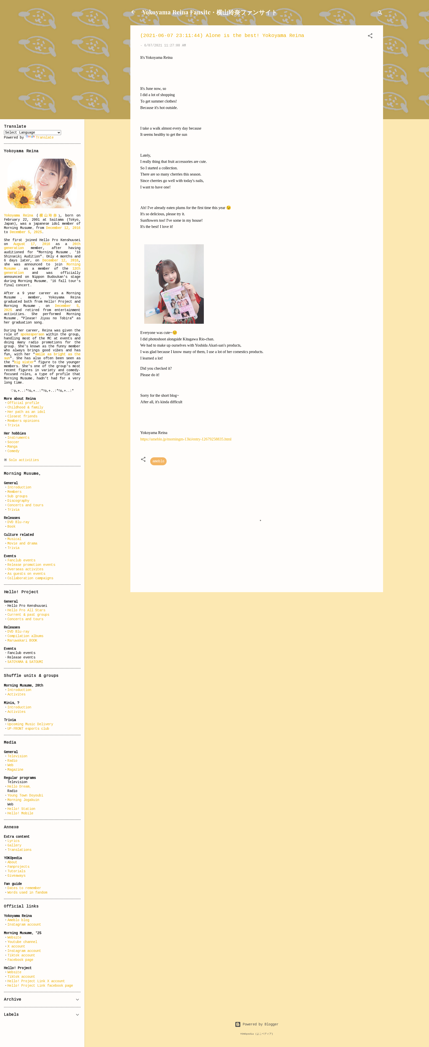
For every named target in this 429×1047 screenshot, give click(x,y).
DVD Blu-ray (18, 522)
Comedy (13, 451)
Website (14, 937)
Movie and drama (22, 543)
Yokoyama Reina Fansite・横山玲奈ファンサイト (210, 12)
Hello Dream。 (20, 787)
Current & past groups (28, 615)
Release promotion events (31, 565)
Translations (19, 850)
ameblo (158, 461)
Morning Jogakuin (23, 800)
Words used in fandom (27, 893)
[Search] (380, 13)
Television (17, 756)
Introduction (19, 487)
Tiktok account (21, 955)
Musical (14, 539)
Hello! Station (21, 809)
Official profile (23, 403)
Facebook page (20, 960)
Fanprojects (18, 867)
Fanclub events (21, 560)
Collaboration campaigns (30, 578)
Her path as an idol (26, 412)
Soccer (13, 442)
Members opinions (23, 421)
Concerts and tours (25, 505)
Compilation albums (25, 636)
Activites (16, 694)
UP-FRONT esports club (28, 729)
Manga (12, 447)
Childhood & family (25, 407)
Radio (12, 761)
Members (14, 492)
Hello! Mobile (20, 813)
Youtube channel (22, 942)
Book (11, 527)
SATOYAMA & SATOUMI (25, 662)
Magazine (15, 770)
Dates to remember (24, 888)
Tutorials (16, 871)
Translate (45, 138)
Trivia (13, 425)
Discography (18, 501)
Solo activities (24, 460)
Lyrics (13, 841)
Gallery (14, 845)
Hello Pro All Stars (26, 610)
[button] (370, 37)
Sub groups (17, 496)
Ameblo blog (18, 920)
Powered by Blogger (260, 1024)
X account (16, 946)
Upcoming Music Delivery (30, 724)
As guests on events (26, 574)
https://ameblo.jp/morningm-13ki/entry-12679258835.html (185, 439)
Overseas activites (25, 569)
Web (10, 765)
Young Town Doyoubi (25, 795)
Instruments (18, 438)
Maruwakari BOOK (22, 641)
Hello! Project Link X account (36, 981)
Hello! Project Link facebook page (40, 986)
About (12, 862)
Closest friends (22, 416)
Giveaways (16, 876)
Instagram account (24, 925)
